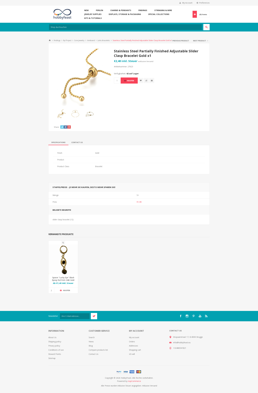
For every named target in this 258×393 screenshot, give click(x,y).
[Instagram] (187, 316)
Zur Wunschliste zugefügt (140, 80)
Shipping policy (54, 341)
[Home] (49, 40)
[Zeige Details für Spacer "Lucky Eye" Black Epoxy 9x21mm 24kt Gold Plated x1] (63, 259)
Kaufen (130, 80)
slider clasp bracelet (61, 219)
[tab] (58, 142)
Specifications (58, 142)
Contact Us (77, 142)
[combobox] (125, 27)
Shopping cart (135, 350)
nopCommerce (134, 381)
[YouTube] (200, 316)
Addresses (133, 345)
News (91, 341)
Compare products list (98, 350)
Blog (91, 345)
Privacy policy (54, 345)
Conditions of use (56, 350)
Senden (94, 316)
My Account (187, 2)
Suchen (206, 27)
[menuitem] (68, 337)
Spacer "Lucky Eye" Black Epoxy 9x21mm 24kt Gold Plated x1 (63, 280)
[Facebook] (180, 316)
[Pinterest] (193, 316)
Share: (56, 127)
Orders (132, 341)
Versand (149, 61)
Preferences (204, 2)
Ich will (132, 354)
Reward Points (54, 354)
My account (134, 337)
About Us (52, 337)
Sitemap (51, 358)
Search (92, 337)
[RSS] (206, 316)
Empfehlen (151, 80)
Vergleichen (146, 80)
